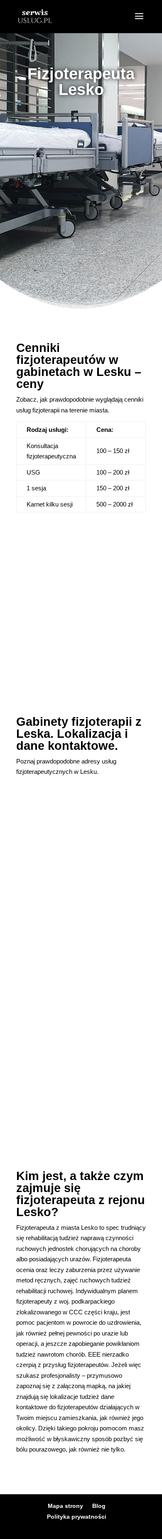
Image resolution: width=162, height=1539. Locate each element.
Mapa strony (65, 1506)
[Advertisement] (81, 195)
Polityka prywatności (76, 1516)
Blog (99, 1506)
